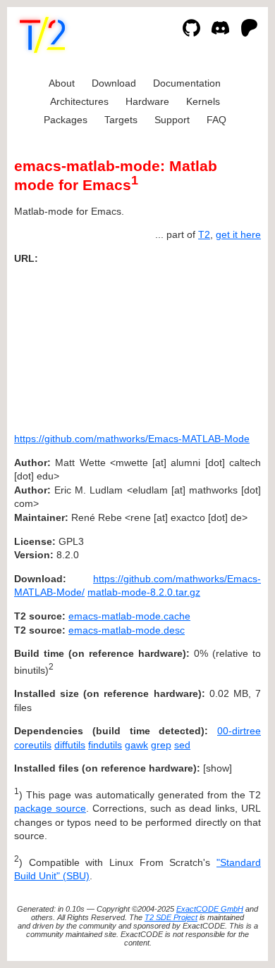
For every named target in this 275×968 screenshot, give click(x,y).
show (217, 768)
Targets (121, 119)
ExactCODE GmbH (209, 909)
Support (172, 119)
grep (161, 744)
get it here (238, 234)
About (62, 83)
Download (114, 83)
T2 (204, 234)
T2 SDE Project (171, 917)
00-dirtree (239, 730)
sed (182, 744)
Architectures (79, 101)
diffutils (69, 744)
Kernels (203, 101)
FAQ (216, 119)
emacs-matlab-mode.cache (129, 616)
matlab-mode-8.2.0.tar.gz (143, 592)
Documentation (187, 83)
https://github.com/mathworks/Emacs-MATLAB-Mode (132, 438)
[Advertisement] (218, 343)
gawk (136, 744)
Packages (65, 119)
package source (50, 808)
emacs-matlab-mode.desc (126, 630)
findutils (105, 744)
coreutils (32, 744)
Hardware (147, 101)
